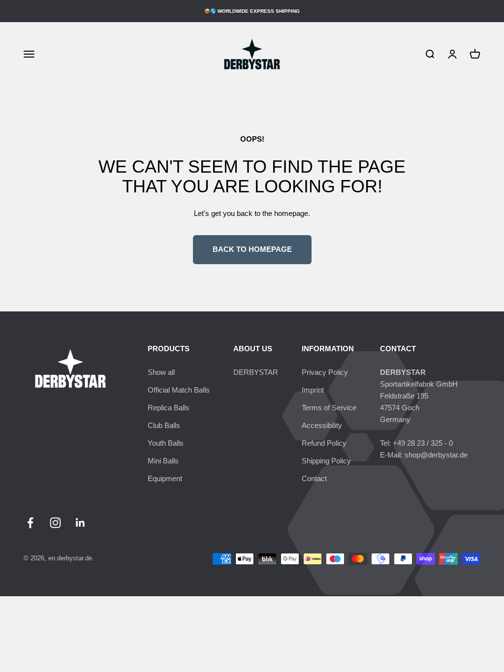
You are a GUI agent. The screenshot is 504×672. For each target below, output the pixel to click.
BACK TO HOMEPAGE (252, 249)
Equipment (165, 478)
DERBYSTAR (255, 372)
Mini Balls (163, 461)
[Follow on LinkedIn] (80, 522)
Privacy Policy (325, 372)
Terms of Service (329, 407)
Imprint (313, 390)
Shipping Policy (326, 461)
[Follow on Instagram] (55, 522)
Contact (314, 478)
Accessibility (322, 425)
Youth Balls (166, 443)
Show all (161, 372)
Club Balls (164, 425)
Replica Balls (168, 407)
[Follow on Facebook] (30, 522)
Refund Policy (324, 443)
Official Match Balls (179, 390)
